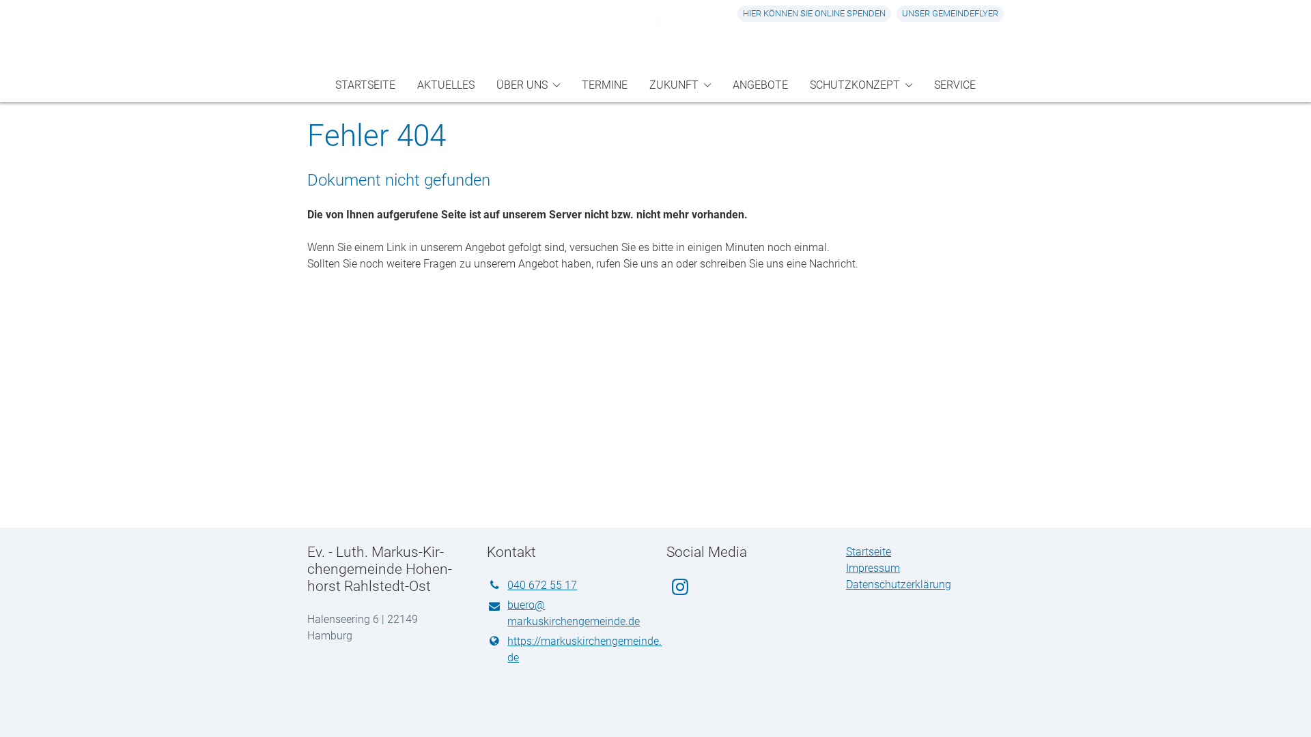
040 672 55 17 (542, 585)
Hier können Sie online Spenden (814, 13)
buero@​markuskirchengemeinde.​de (573, 613)
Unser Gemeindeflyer (950, 13)
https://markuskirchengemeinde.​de (576, 649)
